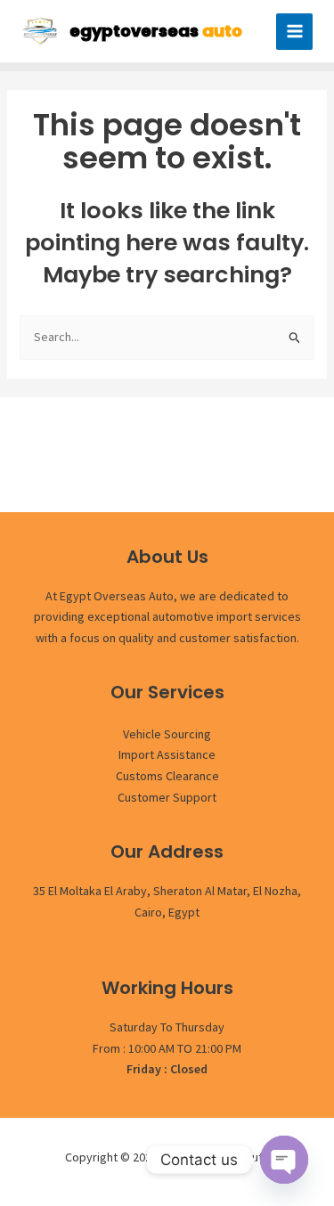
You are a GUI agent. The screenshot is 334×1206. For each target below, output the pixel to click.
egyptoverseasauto (216, 1157)
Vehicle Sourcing (167, 734)
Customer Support (167, 797)
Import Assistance (167, 754)
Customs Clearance (167, 776)
